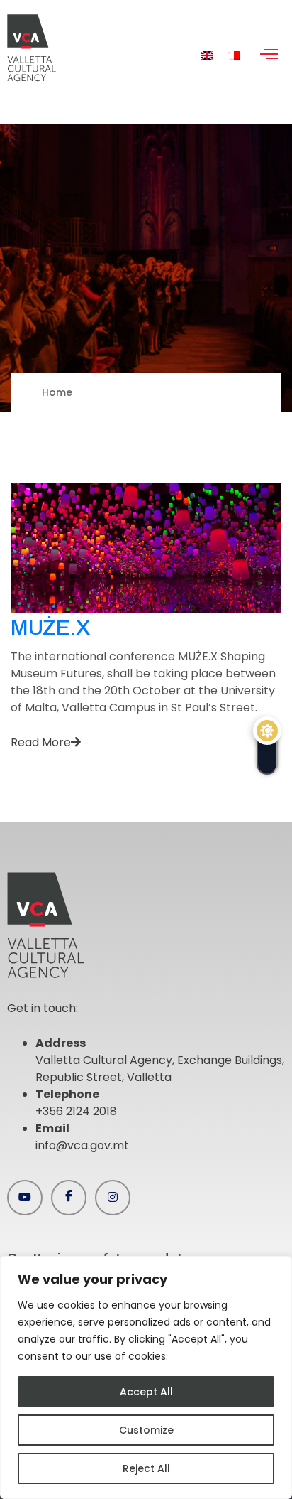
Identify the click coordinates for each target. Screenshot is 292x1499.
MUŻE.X (50, 627)
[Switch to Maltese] (233, 55)
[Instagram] (112, 1197)
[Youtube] (25, 1197)
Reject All (146, 1468)
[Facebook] (68, 1197)
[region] (146, 1377)
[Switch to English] (206, 55)
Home (57, 392)
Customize (146, 1430)
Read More (41, 742)
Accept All (146, 1392)
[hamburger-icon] (269, 55)
